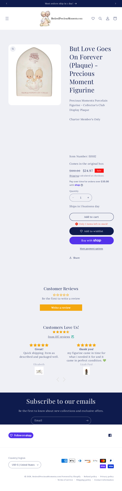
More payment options (91, 248)
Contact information (104, 480)
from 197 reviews (59, 336)
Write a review (61, 307)
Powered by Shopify (71, 476)
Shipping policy (83, 480)
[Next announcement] (115, 3)
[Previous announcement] (6, 3)
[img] (61, 332)
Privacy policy (107, 476)
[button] (7, 18)
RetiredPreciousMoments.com (46, 476)
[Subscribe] (87, 421)
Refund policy (90, 476)
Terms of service (65, 480)
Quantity (74, 191)
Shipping (74, 175)
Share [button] (76, 257)
